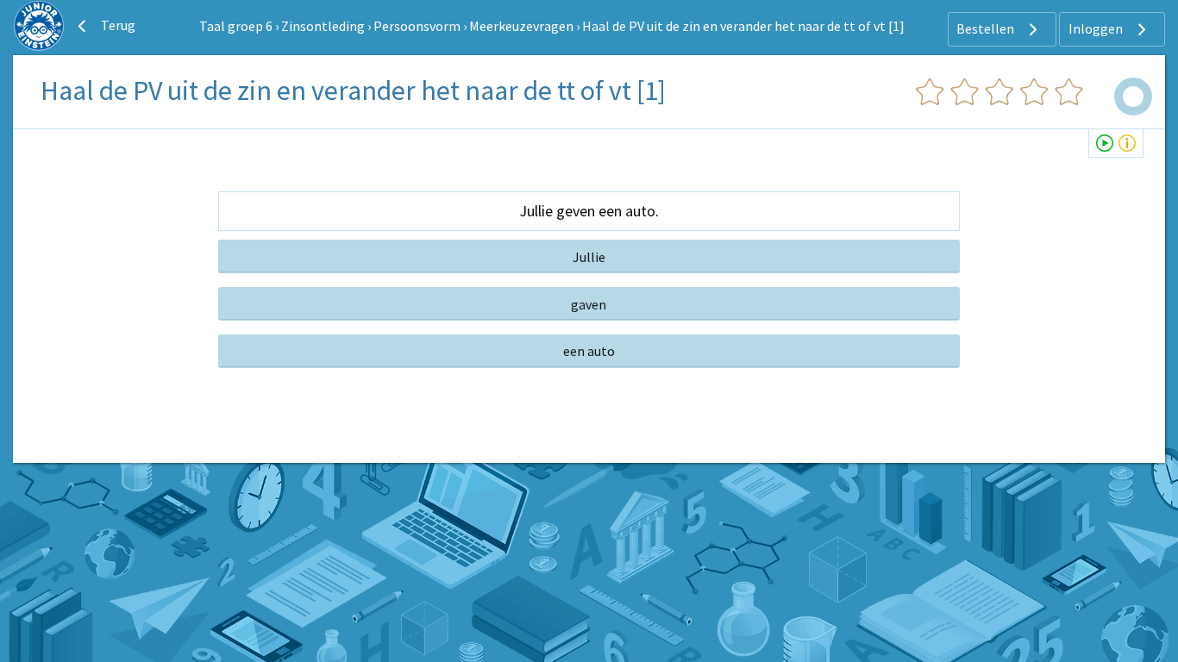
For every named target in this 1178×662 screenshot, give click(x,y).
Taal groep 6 (236, 25)
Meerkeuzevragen (521, 25)
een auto (589, 350)
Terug (116, 25)
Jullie (589, 256)
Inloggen (1096, 28)
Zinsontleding (323, 25)
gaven (588, 304)
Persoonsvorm (417, 25)
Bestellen (986, 28)
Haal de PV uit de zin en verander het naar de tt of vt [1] (743, 25)
